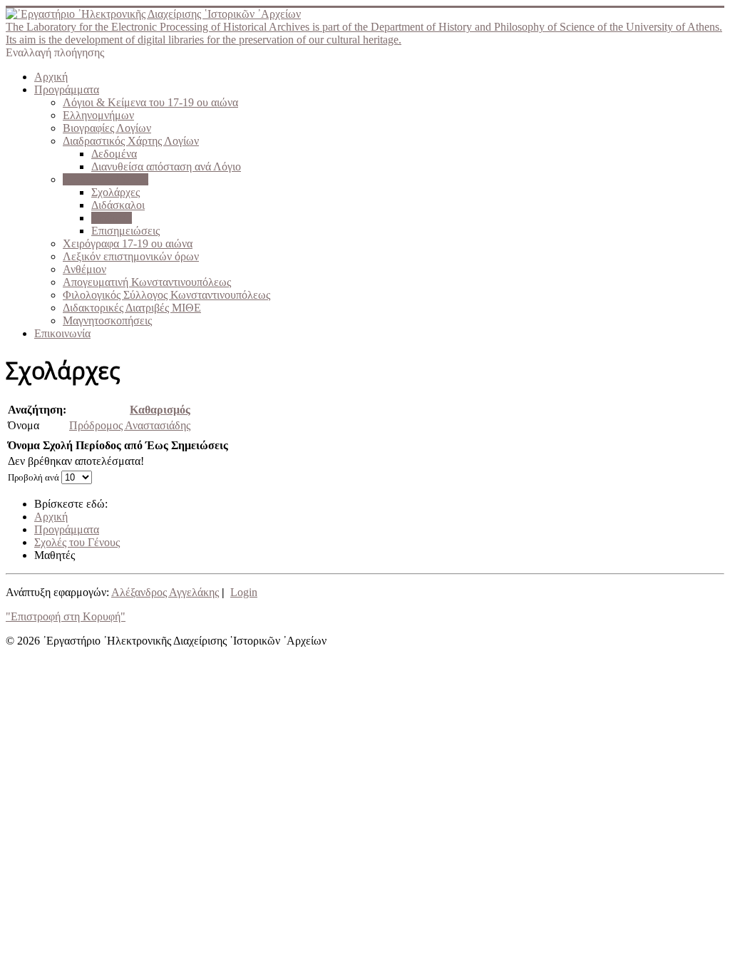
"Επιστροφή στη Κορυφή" (65, 616)
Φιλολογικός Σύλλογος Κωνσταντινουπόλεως (166, 295)
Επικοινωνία (62, 333)
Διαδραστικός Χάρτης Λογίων (131, 141)
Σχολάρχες (115, 192)
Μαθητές (111, 218)
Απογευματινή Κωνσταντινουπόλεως (147, 282)
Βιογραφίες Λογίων (107, 128)
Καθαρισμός (160, 410)
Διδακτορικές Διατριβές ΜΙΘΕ (132, 308)
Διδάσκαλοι (118, 205)
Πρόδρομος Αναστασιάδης (129, 425)
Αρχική (51, 77)
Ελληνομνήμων (98, 115)
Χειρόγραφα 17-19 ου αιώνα (127, 243)
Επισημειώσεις (125, 231)
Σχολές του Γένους (105, 179)
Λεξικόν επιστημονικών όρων (131, 256)
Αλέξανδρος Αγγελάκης (165, 592)
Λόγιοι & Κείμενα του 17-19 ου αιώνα (150, 102)
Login (243, 592)
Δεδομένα (114, 154)
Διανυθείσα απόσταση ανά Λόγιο (166, 166)
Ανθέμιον (84, 269)
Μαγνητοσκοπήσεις (107, 320)
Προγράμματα (66, 89)
